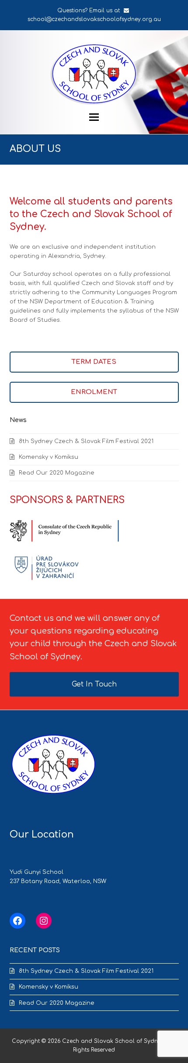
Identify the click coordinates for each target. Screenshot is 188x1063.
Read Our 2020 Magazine (56, 473)
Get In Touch (94, 684)
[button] (94, 117)
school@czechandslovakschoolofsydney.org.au (94, 19)
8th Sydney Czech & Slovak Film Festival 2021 (86, 441)
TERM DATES (94, 362)
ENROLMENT (94, 392)
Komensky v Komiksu (48, 457)
